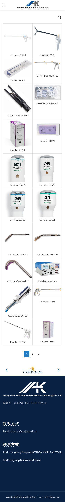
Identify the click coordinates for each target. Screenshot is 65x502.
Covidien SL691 (47, 341)
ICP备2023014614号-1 (31, 403)
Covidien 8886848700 (47, 75)
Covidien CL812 (17, 150)
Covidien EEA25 (47, 185)
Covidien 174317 (47, 55)
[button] (6, 370)
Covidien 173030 (18, 55)
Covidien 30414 (17, 80)
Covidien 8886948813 (47, 103)
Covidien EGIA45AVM (47, 254)
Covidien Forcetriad (47, 281)
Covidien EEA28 (17, 220)
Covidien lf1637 (47, 301)
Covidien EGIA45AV (17, 254)
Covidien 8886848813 (17, 115)
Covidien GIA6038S (17, 316)
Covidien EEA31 (47, 220)
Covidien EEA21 (17, 185)
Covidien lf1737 (17, 342)
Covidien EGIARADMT (17, 281)
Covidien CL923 (47, 141)
